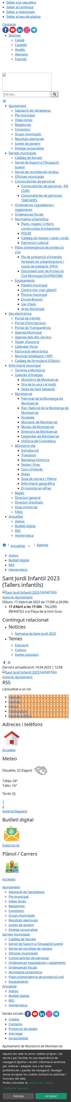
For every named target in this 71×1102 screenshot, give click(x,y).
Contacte (9, 24)
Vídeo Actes (17, 901)
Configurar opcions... (16, 1088)
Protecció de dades (23, 1029)
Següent (21, 811)
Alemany (21, 54)
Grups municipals (22, 915)
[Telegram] (34, 29)
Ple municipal (19, 896)
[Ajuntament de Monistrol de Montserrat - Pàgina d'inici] (27, 81)
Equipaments (18, 981)
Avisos (13, 555)
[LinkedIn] (20, 29)
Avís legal (15, 1033)
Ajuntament (11, 887)
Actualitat (18, 546)
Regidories (17, 906)
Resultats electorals (23, 920)
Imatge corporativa (23, 930)
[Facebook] (5, 29)
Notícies (15, 697)
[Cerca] (54, 94)
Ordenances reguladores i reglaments (37, 963)
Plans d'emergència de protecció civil (36, 977)
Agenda (42, 545)
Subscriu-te (10, 845)
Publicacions (18, 711)
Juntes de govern (21, 925)
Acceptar (51, 1096)
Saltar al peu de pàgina (23, 16)
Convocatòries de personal (29, 958)
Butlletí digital (19, 560)
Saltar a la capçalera (21, 2)
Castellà (21, 45)
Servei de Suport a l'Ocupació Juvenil (36, 944)
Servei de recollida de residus (30, 948)
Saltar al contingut (20, 7)
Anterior (8, 811)
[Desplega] (29, 546)
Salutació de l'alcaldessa (26, 892)
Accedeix (8, 750)
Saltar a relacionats (20, 12)
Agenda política (20, 716)
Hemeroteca (18, 570)
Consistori (16, 911)
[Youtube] (13, 29)
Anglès (20, 49)
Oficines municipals (23, 953)
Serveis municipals (16, 934)
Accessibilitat (18, 1038)
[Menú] (4, 101)
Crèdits (14, 1019)
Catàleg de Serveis (22, 939)
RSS (11, 565)
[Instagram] (27, 29)
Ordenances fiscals (23, 967)
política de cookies (40, 1082)
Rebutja (18, 1096)
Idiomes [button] (15, 35)
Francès (21, 59)
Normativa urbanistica (25, 972)
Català (19, 40)
